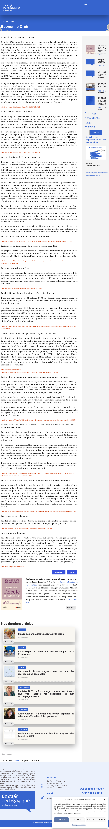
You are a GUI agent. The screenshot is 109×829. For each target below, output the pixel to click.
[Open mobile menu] (87, 4)
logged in (17, 760)
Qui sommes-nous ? (92, 788)
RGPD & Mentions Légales (47, 823)
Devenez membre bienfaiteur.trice (102, 61)
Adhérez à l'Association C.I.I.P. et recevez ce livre (102, 49)
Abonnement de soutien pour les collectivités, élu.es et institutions (102, 100)
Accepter (61, 820)
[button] (105, 800)
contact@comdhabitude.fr (97, 173)
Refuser (77, 820)
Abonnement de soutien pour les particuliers (102, 86)
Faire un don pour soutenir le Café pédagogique (102, 74)
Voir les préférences (96, 820)
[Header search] (97, 4)
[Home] (12, 14)
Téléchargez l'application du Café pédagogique (96, 139)
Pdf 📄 (72, 572)
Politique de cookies (79, 825)
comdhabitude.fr (93, 176)
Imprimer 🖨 (58, 572)
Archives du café (92, 792)
